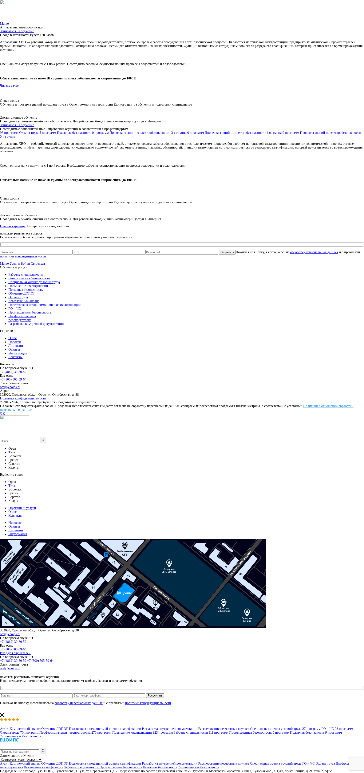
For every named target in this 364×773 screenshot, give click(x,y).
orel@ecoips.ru (10, 387)
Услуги (15, 263)
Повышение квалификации (28, 286)
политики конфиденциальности (23, 256)
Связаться (38, 263)
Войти (25, 263)
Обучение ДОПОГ (21, 293)
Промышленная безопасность (29, 312)
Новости (14, 342)
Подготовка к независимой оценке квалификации (44, 305)
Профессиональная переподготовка (22, 318)
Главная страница (12, 226)
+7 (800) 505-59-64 (13, 379)
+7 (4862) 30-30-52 (13, 372)
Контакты (15, 357)
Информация (17, 353)
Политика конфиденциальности (23, 398)
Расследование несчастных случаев (223, 763)
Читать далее (9, 85)
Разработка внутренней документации (36, 324)
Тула (11, 452)
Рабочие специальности (25, 274)
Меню (4, 263)
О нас (12, 338)
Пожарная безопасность (25, 289)
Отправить (227, 252)
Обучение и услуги (22, 508)
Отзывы (14, 349)
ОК (2, 413)
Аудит (4, 763)
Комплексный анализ (23, 301)
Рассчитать (155, 695)
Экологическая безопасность (29, 278)
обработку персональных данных (314, 252)
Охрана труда (18, 297)
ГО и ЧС (14, 308)
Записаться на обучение (17, 31)
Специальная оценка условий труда (34, 282)
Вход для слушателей (15, 653)
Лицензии (15, 345)
